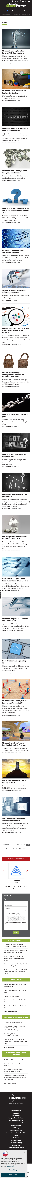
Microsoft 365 (26, 14)
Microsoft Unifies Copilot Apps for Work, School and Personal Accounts (15, 951)
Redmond (16, 1138)
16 (6, 848)
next (27, 870)
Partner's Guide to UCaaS (11, 996)
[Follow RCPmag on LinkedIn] (13, 1)
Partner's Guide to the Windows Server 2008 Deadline (15, 985)
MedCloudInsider (16, 1130)
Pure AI (16, 1135)
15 (28, 844)
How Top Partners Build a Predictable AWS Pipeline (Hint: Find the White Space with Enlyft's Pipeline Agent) (16, 1028)
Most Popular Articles (16, 940)
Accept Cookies (13, 1174)
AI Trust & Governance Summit (13, 1022)
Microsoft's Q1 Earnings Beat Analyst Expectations (14, 172)
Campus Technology (16, 1120)
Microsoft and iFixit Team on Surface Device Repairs (14, 92)
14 (24, 844)
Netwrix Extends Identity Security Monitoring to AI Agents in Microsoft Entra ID (14, 958)
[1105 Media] (16, 1103)
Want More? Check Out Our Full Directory (16, 888)
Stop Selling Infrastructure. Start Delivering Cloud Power (13, 1034)
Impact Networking (16, 878)
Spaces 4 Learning (16, 1143)
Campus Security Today (16, 1118)
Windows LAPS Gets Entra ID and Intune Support (14, 252)
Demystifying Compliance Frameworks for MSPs (15, 1064)
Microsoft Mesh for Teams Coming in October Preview (14, 744)
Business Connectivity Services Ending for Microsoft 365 (15, 702)
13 (21, 844)
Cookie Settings (13, 1170)
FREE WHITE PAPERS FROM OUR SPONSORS (16, 1054)
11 (14, 844)
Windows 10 (16, 14)
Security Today (16, 1140)
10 (11, 844)
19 (16, 848)
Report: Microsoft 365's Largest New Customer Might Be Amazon (15, 330)
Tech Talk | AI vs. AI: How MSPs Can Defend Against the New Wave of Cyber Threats (15, 1041)
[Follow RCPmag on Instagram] (20, 1)
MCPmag (16, 1128)
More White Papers (10, 1083)
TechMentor (16, 1145)
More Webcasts (9, 1047)
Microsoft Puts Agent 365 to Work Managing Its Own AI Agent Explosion (15, 945)
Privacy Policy (16, 914)
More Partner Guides (10, 1011)
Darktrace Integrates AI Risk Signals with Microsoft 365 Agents (15, 965)
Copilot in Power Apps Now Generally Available (14, 292)
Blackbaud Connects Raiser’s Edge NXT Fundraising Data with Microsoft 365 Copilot (15, 971)
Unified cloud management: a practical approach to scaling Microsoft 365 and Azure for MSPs (15, 1077)
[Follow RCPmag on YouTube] (23, 1)
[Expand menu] (29, 2)
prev (3, 870)
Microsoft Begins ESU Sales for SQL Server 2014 (15, 620)
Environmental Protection (16, 1123)
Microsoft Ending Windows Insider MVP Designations (13, 52)
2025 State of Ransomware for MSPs (14, 1060)
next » (24, 848)
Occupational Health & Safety (16, 1133)
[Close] (24, 1152)
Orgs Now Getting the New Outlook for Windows (13, 820)
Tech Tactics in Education (16, 1148)
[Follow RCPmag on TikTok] (18, 1)
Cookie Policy (10, 1166)
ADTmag (16, 1113)
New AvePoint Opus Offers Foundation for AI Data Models (15, 580)
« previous (6, 844)
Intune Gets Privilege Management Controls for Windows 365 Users (13, 375)
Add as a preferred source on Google (17, 10)
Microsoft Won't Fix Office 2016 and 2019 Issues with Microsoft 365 (15, 211)
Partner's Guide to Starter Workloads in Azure (15, 1001)
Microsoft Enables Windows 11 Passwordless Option (15, 130)
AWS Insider (16, 1115)
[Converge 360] (16, 1098)
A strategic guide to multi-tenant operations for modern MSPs (13, 1070)
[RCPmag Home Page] (16, 4)
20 (20, 848)
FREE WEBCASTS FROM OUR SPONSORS (16, 1017)
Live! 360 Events (16, 1125)
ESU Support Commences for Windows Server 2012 (14, 538)
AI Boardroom (16, 1110)
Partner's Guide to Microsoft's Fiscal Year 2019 (16, 1006)
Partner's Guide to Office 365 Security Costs (15, 991)
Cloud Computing (6, 14)
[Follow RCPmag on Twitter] (15, 1)
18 (13, 848)
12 (18, 844)
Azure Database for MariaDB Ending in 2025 (14, 782)
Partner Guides (16, 979)
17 (9, 848)
